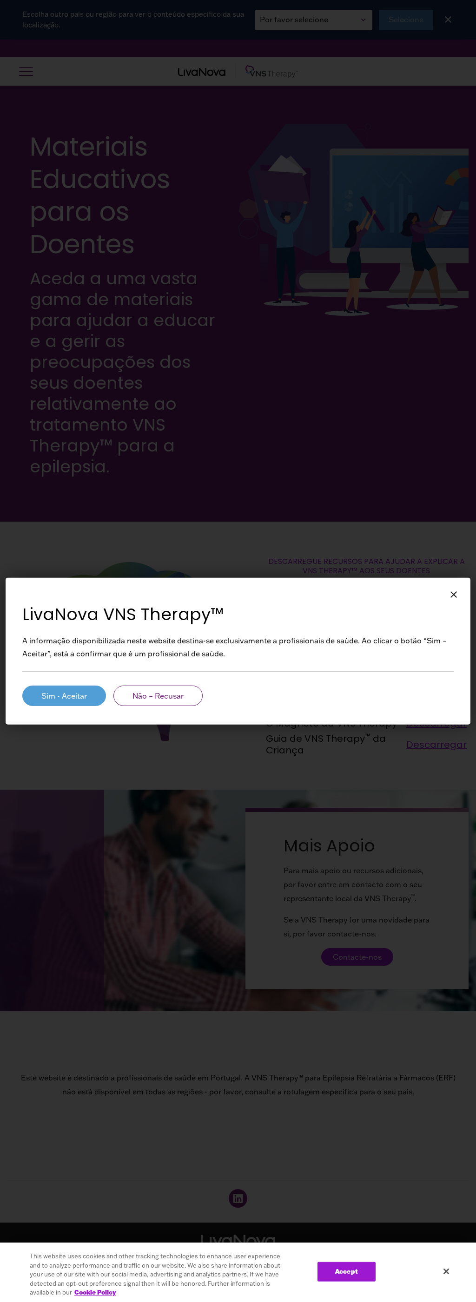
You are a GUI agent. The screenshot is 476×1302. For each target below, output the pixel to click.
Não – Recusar (158, 695)
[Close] (446, 1271)
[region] (238, 1272)
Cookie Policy (95, 1292)
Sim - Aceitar (64, 695)
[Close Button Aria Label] (453, 594)
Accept (346, 1271)
